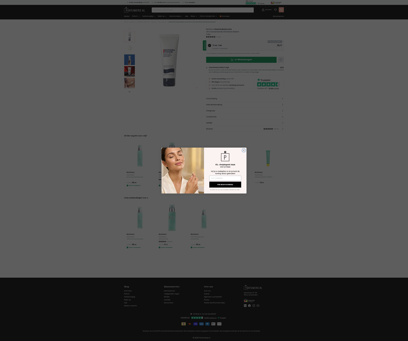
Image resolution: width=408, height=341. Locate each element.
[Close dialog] (244, 150)
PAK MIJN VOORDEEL (225, 185)
